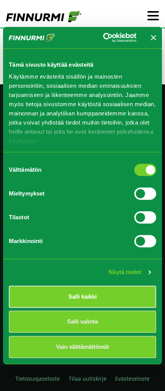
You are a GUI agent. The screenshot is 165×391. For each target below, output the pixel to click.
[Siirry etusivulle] (43, 16)
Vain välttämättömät (82, 346)
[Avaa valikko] (153, 16)
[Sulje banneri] (153, 37)
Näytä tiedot (125, 272)
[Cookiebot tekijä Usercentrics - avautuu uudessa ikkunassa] (104, 38)
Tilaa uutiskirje (88, 378)
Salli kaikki (82, 296)
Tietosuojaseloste (37, 378)
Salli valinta (82, 321)
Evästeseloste (132, 378)
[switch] (145, 193)
